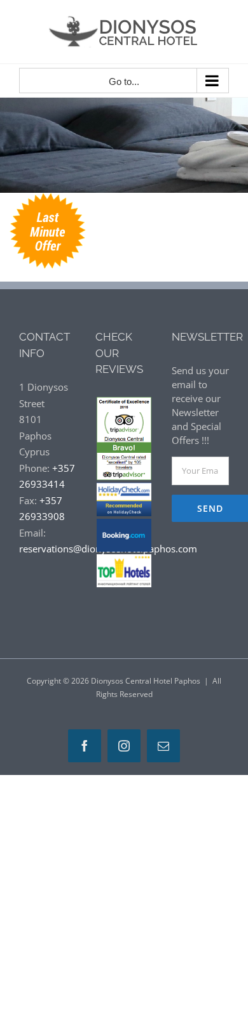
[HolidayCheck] (124, 487)
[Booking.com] (124, 524)
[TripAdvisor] (124, 404)
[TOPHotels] (124, 559)
